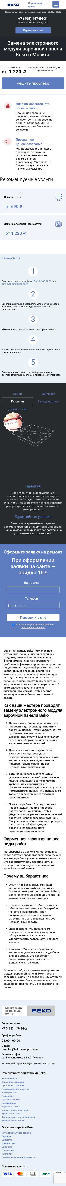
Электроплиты (9, 1092)
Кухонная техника (11, 1113)
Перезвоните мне (33, 30)
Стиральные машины (13, 1082)
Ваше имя (31, 583)
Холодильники (9, 1078)
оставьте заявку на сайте (15, 283)
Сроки (17, 393)
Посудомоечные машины (15, 1089)
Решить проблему (33, 83)
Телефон (31, 598)
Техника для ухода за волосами (18, 1117)
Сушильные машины (13, 1085)
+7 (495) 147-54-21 (33, 18)
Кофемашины (9, 1103)
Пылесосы (7, 1096)
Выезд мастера (48, 401)
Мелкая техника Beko (13, 1120)
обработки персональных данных (37, 625)
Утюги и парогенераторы (15, 1110)
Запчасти (48, 393)
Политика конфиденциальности (18, 1157)
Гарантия (17, 401)
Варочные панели (11, 1106)
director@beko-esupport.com (20, 1049)
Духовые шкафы (11, 1099)
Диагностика (17, 409)
